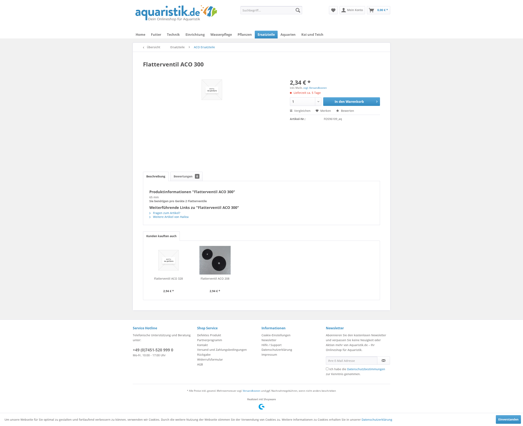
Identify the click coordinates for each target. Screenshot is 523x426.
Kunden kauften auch (161, 236)
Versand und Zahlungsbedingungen (222, 350)
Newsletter (269, 340)
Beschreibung (155, 176)
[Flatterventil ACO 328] (168, 260)
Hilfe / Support (272, 345)
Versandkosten (251, 390)
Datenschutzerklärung (277, 350)
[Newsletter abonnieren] (383, 360)
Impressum (269, 354)
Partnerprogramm (209, 340)
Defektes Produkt (209, 335)
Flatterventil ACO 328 (168, 278)
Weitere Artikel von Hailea (170, 217)
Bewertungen (186, 176)
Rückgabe (204, 354)
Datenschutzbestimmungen (366, 369)
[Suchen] (298, 10)
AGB (200, 364)
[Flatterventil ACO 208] (215, 260)
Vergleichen (302, 111)
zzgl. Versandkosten (315, 88)
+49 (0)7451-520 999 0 (153, 350)
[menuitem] (271, 10)
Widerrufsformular (210, 359)
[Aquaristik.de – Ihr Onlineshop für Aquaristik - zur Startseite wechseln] (176, 13)
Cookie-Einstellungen (276, 335)
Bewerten (347, 111)
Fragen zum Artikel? (166, 213)
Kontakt (202, 345)
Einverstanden (508, 419)
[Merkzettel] (333, 10)
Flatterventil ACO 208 (215, 278)
